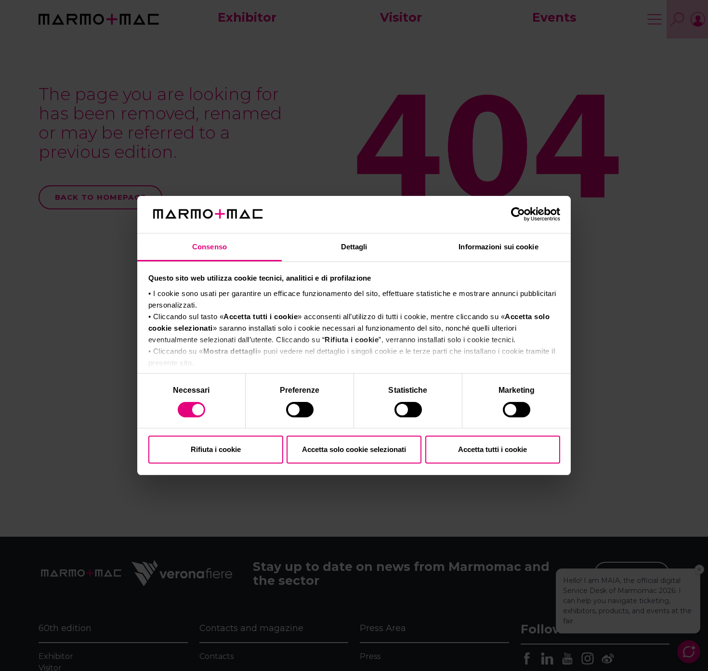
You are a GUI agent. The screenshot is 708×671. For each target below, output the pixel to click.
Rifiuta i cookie (216, 449)
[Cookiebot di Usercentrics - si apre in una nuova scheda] (518, 214)
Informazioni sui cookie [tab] (498, 247)
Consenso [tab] (209, 247)
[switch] (301, 411)
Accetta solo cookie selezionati (354, 449)
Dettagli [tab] (354, 247)
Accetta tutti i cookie (492, 449)
